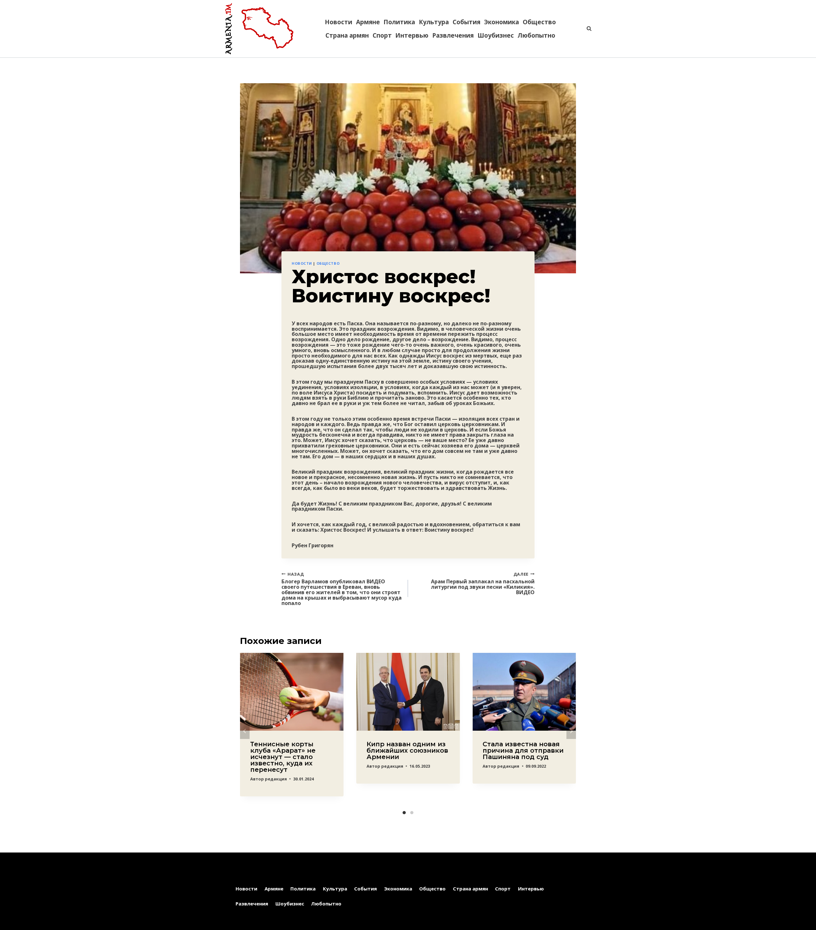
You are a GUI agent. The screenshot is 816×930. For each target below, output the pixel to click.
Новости (338, 22)
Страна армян (347, 35)
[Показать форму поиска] (586, 28)
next (571, 731)
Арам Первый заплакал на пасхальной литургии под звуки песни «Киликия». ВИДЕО (483, 583)
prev (245, 731)
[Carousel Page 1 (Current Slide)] (404, 812)
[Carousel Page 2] (412, 812)
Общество (539, 22)
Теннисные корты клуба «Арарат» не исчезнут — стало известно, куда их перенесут (283, 756)
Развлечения (453, 35)
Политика (399, 22)
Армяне (368, 22)
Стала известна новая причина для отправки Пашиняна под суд (523, 750)
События (466, 22)
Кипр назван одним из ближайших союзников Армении (407, 750)
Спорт (382, 35)
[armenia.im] (259, 29)
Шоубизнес (495, 35)
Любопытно (536, 35)
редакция (276, 779)
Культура (434, 22)
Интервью (411, 35)
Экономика (501, 22)
